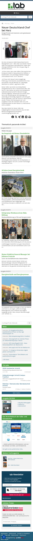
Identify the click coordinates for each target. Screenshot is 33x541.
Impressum (23, 535)
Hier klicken (18, 490)
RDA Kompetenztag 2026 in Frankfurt (16, 336)
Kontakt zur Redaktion (23, 533)
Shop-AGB (7, 535)
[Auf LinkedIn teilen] (23, 117)
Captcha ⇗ (23, 492)
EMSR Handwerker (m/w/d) (11, 368)
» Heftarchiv (20, 404)
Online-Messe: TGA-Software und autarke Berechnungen (15, 355)
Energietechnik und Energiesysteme (15, 274)
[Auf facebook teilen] (12, 117)
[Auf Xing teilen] (19, 117)
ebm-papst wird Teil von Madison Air (16, 347)
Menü (17, 13)
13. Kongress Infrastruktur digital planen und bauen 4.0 (15, 351)
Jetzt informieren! (7, 498)
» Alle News (6, 359)
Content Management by (8, 538)
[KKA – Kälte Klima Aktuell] (5, 465)
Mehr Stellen (16, 393)
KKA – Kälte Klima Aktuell (13, 465)
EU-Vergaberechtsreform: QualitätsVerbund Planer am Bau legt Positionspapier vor (13, 331)
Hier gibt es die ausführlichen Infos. (13, 449)
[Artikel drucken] (29, 117)
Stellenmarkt (12, 533)
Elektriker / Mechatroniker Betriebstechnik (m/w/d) (16, 385)
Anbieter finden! (17, 525)
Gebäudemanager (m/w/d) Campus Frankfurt (14, 376)
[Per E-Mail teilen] (26, 117)
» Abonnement (21, 406)
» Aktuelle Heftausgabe (23, 402)
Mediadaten (4, 533)
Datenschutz (14, 535)
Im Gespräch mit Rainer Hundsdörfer (16, 133)
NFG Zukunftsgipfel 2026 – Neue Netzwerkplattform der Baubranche (15, 344)
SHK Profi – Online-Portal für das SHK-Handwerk (15, 459)
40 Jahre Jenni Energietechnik (13, 170)
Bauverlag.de (4, 539)
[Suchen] (30, 17)
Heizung (7, 23)
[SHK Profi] (5, 459)
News (12, 23)
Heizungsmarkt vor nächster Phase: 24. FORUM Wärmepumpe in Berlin (16, 339)
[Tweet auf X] (16, 117)
